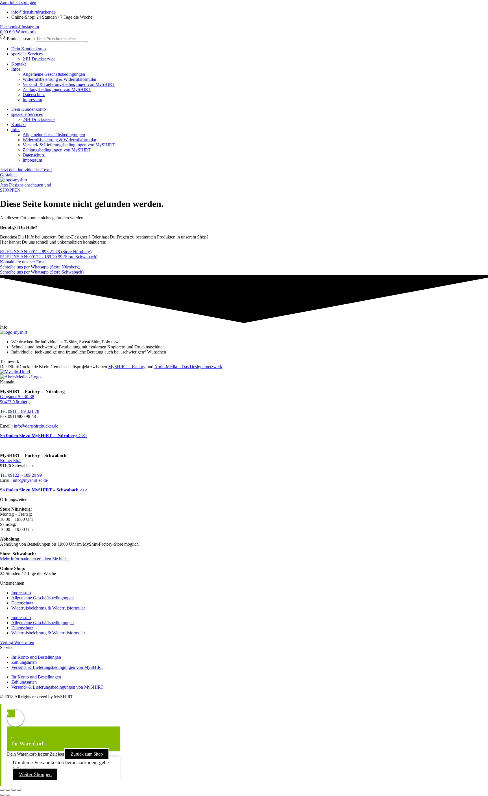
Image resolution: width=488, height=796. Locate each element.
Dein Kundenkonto (28, 48)
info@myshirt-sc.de (30, 480)
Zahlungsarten (24, 662)
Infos (15, 69)
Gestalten (8, 174)
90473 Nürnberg (15, 401)
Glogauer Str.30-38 (17, 396)
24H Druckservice (39, 59)
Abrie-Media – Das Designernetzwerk (188, 366)
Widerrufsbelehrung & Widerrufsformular (59, 79)
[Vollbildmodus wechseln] (8, 790)
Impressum (32, 99)
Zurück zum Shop (87, 754)
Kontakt (18, 64)
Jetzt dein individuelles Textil (26, 169)
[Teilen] (13, 790)
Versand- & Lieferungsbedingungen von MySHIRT (69, 84)
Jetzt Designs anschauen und (25, 185)
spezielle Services (27, 53)
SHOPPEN (10, 190)
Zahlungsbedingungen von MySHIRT (57, 89)
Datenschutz (34, 94)
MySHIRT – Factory (126, 366)
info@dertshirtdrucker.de (36, 426)
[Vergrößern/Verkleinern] (2, 790)
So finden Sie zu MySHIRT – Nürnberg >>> (43, 435)
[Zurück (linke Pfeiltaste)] (2, 795)
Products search (21, 38)
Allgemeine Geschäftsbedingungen (54, 74)
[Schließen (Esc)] (19, 790)
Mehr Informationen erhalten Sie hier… (35, 558)
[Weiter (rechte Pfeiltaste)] (8, 795)
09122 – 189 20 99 (25, 475)
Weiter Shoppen (35, 774)
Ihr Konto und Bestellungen (36, 657)
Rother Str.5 (10, 460)
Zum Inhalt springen (18, 2)
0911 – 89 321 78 (23, 411)
